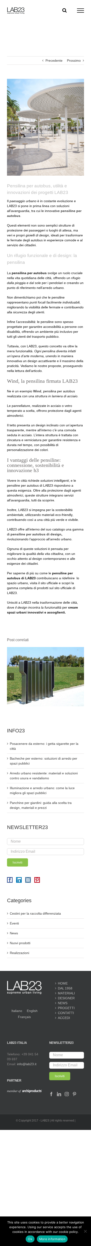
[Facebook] (10, 880)
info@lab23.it (26, 1064)
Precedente (54, 60)
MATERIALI (66, 993)
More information (52, 1239)
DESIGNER (66, 998)
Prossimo (74, 60)
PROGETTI (66, 1008)
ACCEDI (64, 1018)
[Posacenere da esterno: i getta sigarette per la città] (45, 649)
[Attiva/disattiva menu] (80, 10)
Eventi (14, 923)
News (14, 933)
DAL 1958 (65, 988)
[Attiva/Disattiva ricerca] (64, 10)
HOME (63, 983)
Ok (30, 1239)
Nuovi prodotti (20, 943)
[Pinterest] (37, 880)
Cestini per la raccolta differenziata (35, 913)
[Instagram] (28, 880)
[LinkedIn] (19, 880)
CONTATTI (66, 1013)
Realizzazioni (19, 953)
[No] (85, 1231)
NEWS (62, 1003)
